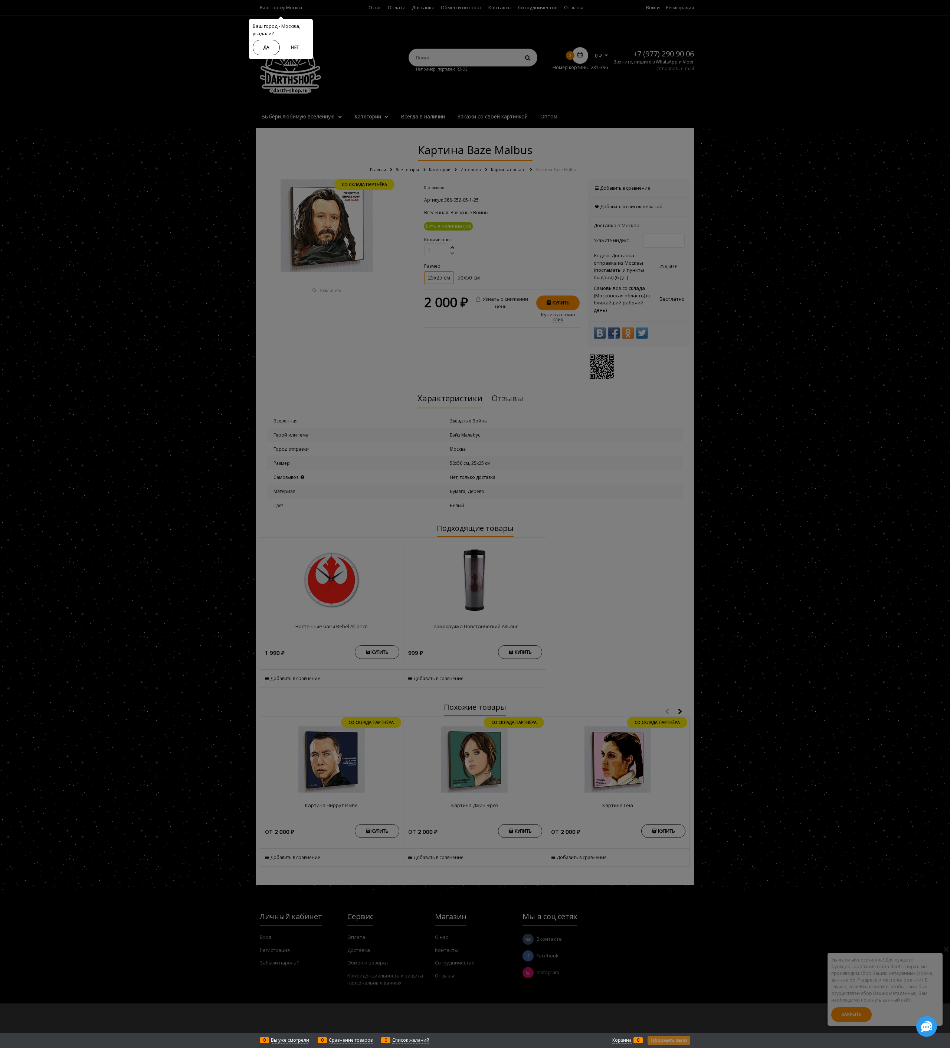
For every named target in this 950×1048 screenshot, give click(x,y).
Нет (295, 47)
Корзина (622, 1040)
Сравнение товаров (351, 1040)
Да (266, 47)
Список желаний (410, 1040)
